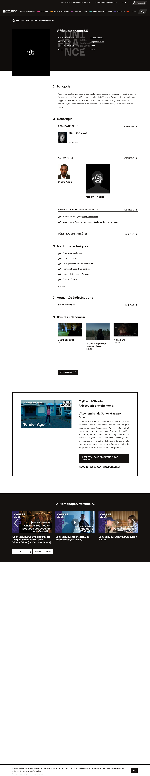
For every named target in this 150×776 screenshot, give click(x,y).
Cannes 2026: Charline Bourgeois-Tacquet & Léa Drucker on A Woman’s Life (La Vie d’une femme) (31, 540)
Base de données (81, 11)
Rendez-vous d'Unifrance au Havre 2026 (75, 3)
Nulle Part (119, 340)
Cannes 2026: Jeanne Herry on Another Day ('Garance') (72, 538)
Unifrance (121, 11)
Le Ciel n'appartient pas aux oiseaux (97, 345)
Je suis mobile (66, 340)
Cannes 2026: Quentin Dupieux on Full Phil (117, 538)
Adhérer (133, 11)
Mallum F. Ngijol (95, 197)
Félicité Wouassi (96, 37)
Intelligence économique (102, 11)
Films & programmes (27, 11)
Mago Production (97, 41)
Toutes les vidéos (43, 552)
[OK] (134, 771)
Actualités (44, 11)
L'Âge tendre (87, 413)
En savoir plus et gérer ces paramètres (27, 774)
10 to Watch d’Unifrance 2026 (106, 3)
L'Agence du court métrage (106, 222)
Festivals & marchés (61, 11)
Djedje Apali (65, 182)
